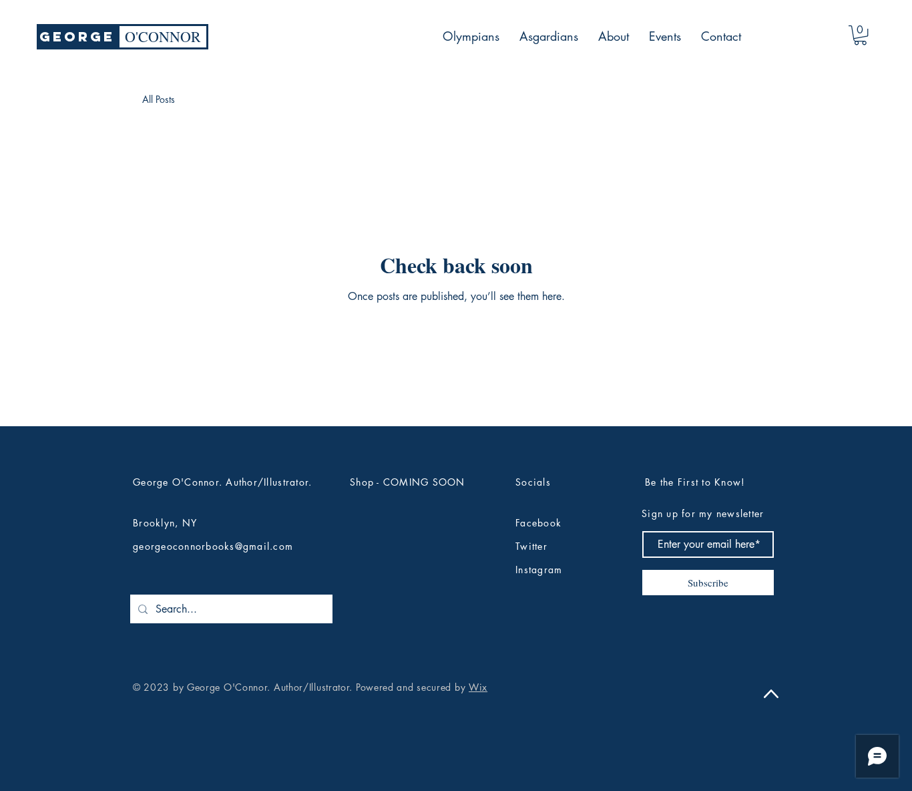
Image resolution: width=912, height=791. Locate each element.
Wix (478, 687)
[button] (860, 35)
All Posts (158, 99)
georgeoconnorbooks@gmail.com (213, 546)
